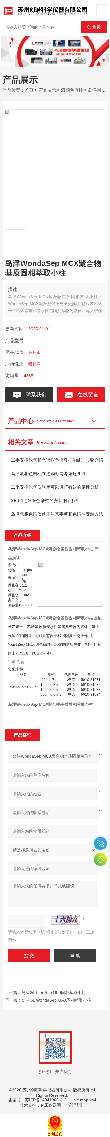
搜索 (96, 27)
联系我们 (35, 395)
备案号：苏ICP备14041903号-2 (38, 1100)
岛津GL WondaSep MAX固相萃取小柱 (56, 1000)
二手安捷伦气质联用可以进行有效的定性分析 (55, 487)
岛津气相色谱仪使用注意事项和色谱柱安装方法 (57, 513)
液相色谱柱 (72, 89)
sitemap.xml (85, 1100)
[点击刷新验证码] (65, 920)
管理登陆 (76, 1105)
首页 (29, 89)
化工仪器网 (50, 1105)
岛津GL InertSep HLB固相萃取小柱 (53, 992)
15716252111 (100, 843)
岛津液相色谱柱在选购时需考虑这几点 (48, 473)
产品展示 (47, 89)
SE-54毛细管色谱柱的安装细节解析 (45, 500)
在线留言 (87, 395)
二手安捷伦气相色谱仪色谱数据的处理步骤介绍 (57, 460)
